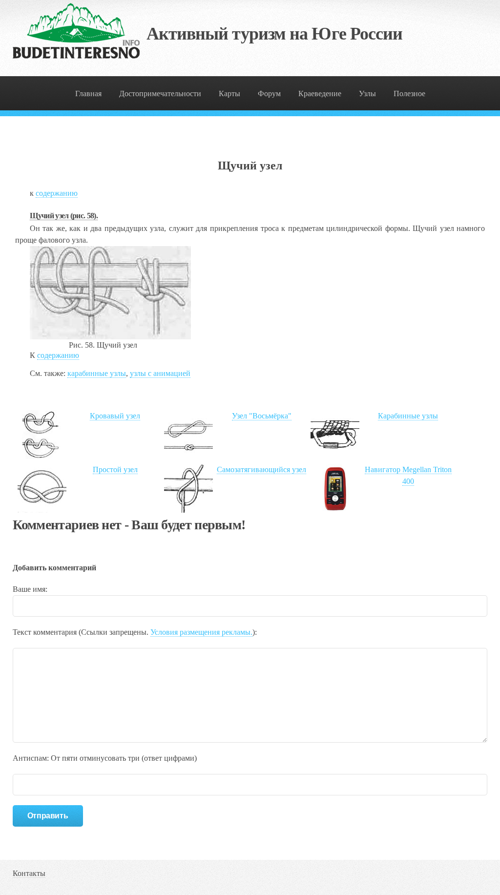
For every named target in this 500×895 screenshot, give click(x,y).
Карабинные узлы (408, 416)
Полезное (409, 93)
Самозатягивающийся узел (261, 469)
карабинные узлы (96, 373)
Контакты (29, 873)
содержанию (57, 193)
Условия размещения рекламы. (201, 632)
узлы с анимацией (160, 373)
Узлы (367, 93)
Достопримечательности (160, 93)
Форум (269, 93)
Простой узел (115, 469)
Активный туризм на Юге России (274, 33)
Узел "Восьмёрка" (262, 416)
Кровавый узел (115, 416)
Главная (88, 93)
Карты (229, 93)
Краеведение (319, 93)
